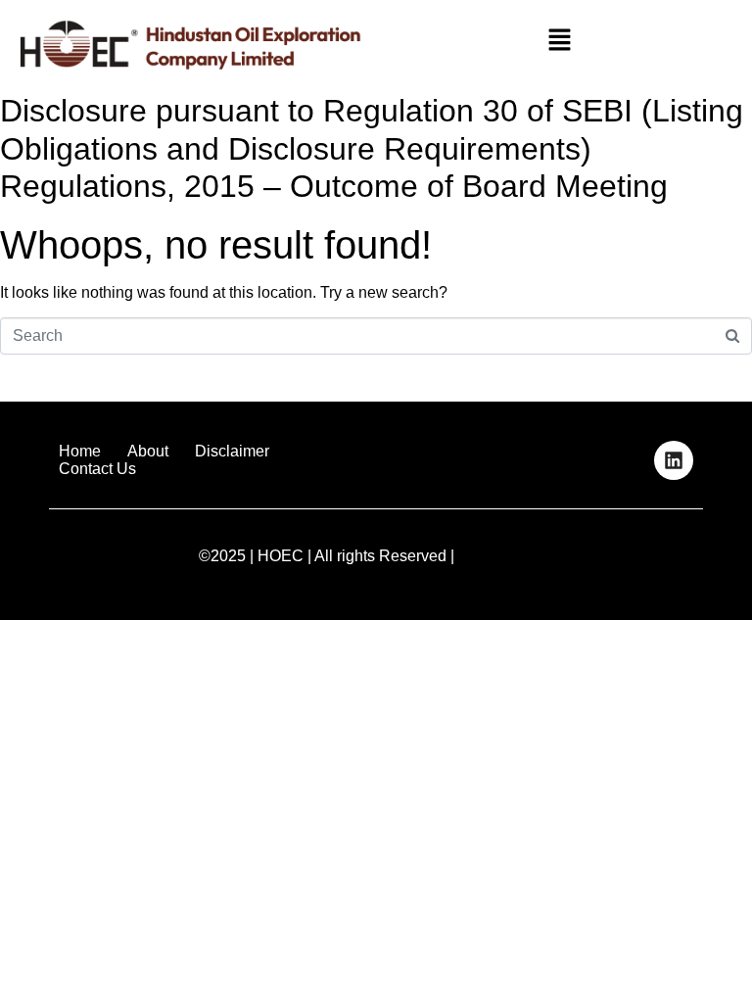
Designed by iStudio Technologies (654, 563)
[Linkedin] (673, 460)
